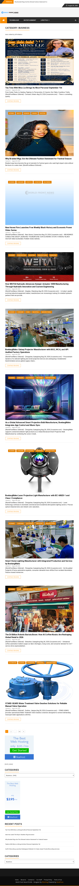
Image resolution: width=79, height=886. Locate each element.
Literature (38, 182)
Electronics (29, 377)
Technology (14, 20)
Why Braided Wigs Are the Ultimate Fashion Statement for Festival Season (35, 2)
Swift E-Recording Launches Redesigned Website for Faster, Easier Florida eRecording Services (32, 849)
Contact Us (31, 880)
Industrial (32, 255)
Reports (37, 589)
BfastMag (45, 882)
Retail (45, 589)
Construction (21, 255)
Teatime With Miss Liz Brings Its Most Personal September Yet (22, 844)
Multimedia (47, 182)
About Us (23, 880)
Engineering (30, 662)
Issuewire (8, 90)
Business (11, 42)
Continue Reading (13, 101)
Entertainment (30, 20)
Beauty (19, 113)
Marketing (29, 42)
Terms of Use (58, 880)
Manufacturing (42, 255)
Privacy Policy (48, 880)
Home (27, 312)
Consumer (20, 182)
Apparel (11, 113)
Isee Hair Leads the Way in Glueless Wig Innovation (19, 834)
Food (18, 589)
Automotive (12, 662)
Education (20, 42)
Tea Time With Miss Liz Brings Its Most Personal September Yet (33, 88)
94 (20, 731)
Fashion (34, 113)
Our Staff (39, 880)
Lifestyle (44, 20)
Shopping (42, 113)
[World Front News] (3, 20)
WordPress (59, 882)
